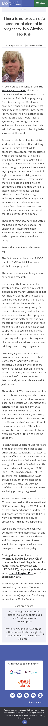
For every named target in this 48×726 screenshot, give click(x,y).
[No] (44, 716)
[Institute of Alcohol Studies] (12, 3)
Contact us (36, 702)
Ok (24, 722)
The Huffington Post (21, 573)
